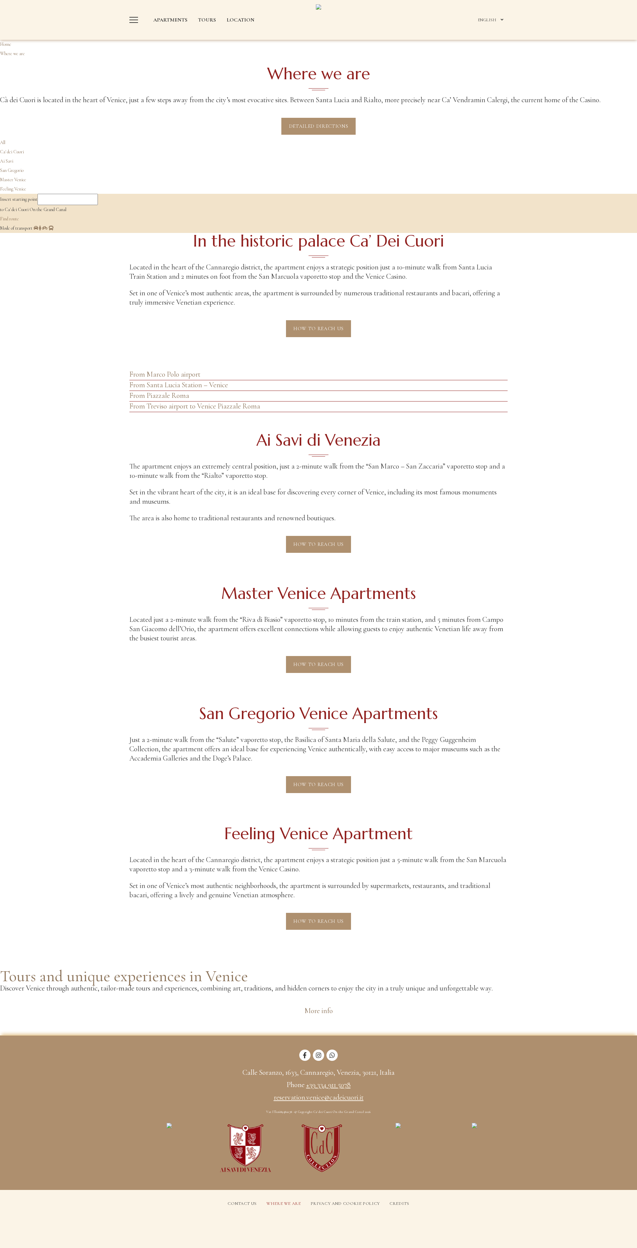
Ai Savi (6, 161)
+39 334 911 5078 (328, 1084)
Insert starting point (18, 199)
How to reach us (318, 328)
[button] (135, 20)
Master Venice (13, 180)
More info (319, 1010)
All (2, 142)
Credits (399, 1203)
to (2, 209)
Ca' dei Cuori (12, 152)
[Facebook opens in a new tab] (305, 1059)
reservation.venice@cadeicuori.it (319, 1097)
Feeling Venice (13, 189)
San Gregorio (12, 170)
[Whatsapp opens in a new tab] (332, 1059)
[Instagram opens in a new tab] (318, 1059)
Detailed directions (318, 126)
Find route (9, 219)
